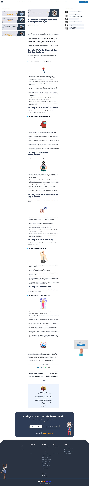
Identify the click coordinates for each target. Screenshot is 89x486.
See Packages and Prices (36, 426)
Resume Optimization (46, 459)
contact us (50, 433)
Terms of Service (56, 449)
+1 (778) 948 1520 (67, 453)
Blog (31, 451)
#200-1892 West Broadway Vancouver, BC (68, 448)
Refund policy (55, 453)
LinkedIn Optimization (46, 455)
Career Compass (45, 453)
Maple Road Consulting (46, 483)
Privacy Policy (55, 447)
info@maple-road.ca (68, 451)
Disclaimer (55, 451)
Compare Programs (46, 447)
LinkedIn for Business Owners (46, 466)
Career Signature (45, 451)
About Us (32, 447)
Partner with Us (33, 449)
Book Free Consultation (53, 426)
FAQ (31, 453)
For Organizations (45, 468)
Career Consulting (45, 457)
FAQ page (44, 433)
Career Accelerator (46, 449)
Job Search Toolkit (45, 463)
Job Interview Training (46, 461)
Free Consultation (83, 1)
